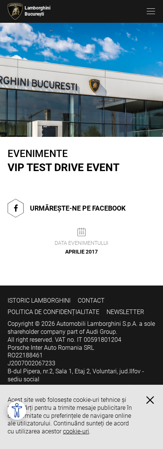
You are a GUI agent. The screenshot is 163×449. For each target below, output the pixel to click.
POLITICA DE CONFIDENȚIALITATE (53, 312)
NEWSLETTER (125, 312)
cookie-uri (76, 431)
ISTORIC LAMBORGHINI (39, 300)
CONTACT (91, 300)
